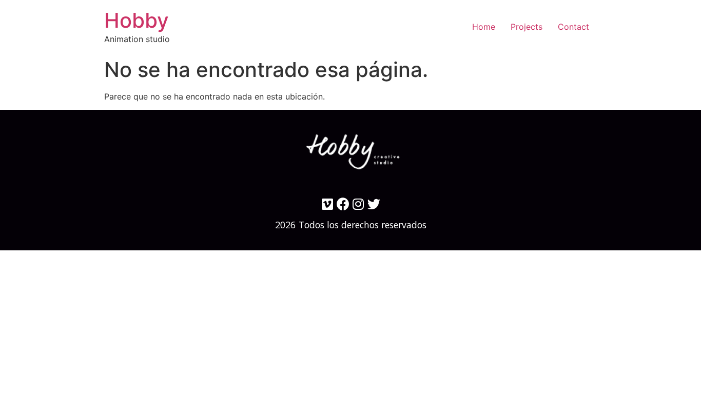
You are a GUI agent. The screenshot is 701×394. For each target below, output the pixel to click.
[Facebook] (343, 204)
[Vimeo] (327, 204)
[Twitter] (373, 204)
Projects (526, 27)
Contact (573, 27)
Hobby (136, 20)
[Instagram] (358, 204)
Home (483, 27)
